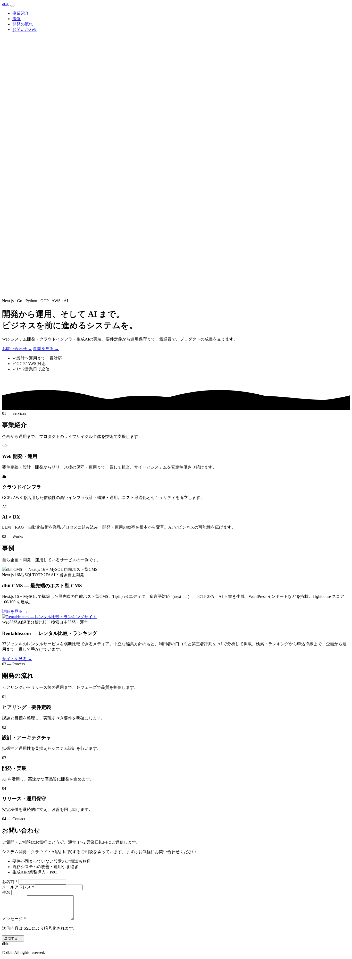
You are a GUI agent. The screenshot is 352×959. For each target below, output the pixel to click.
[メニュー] (12, 5)
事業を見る (46, 348)
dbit (5, 4)
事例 (16, 18)
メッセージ (14, 918)
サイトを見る (17, 659)
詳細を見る (15, 611)
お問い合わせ (24, 29)
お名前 (10, 881)
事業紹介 (20, 13)
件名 (6, 892)
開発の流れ (22, 24)
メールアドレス (18, 887)
